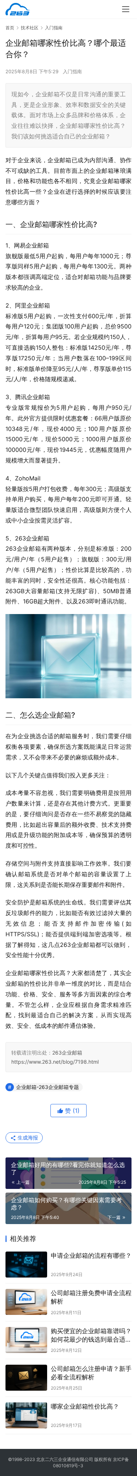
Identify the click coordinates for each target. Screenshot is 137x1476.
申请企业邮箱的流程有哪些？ (91, 1255)
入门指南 (72, 71)
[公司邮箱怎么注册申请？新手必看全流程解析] (26, 1378)
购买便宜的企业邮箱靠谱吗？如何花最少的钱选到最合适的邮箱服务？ (91, 1335)
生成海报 (27, 1137)
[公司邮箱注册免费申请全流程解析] (26, 1302)
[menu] (125, 9)
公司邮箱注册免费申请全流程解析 (91, 1297)
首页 (9, 27)
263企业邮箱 (67, 1052)
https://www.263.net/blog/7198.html (55, 1062)
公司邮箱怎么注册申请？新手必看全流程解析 (91, 1373)
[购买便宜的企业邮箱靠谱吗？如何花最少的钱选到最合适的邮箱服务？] (26, 1340)
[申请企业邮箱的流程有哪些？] (26, 1265)
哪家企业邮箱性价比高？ (85, 1406)
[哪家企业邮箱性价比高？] (26, 1415)
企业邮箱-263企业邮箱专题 (47, 1087)
